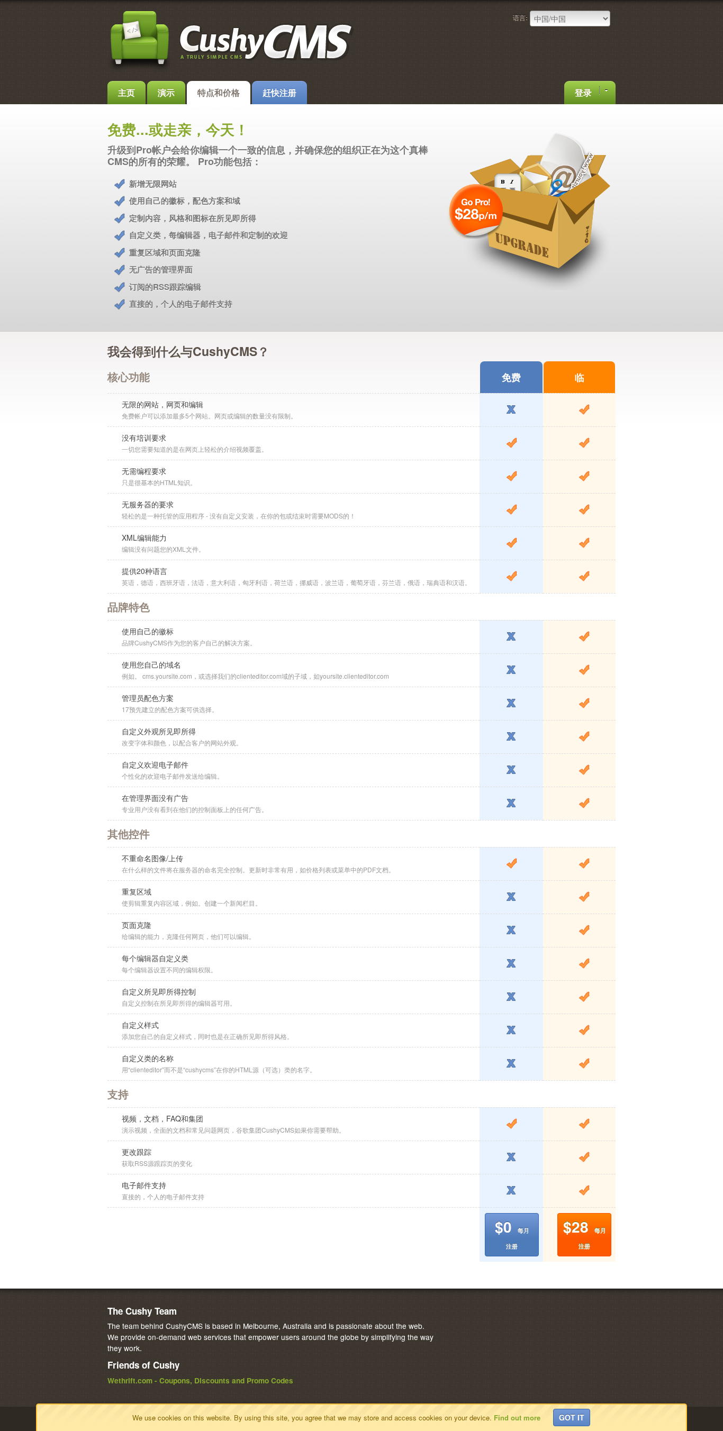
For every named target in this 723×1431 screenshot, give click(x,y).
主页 (126, 92)
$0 (512, 1233)
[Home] (231, 70)
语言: (520, 17)
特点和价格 (218, 92)
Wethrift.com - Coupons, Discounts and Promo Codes (200, 1380)
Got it (571, 1417)
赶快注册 (279, 92)
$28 (584, 1233)
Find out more (517, 1417)
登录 (584, 92)
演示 (166, 92)
